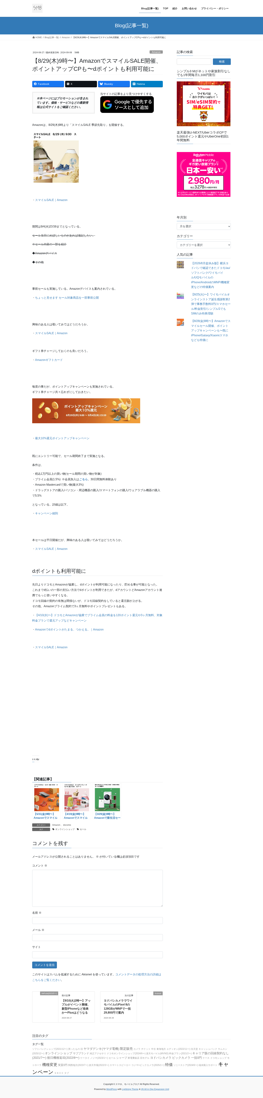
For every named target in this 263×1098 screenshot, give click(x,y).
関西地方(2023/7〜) (78, 1065)
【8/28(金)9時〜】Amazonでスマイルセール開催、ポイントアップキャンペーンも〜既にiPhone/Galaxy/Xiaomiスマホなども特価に (211, 330)
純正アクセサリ (98, 1053)
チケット (145, 1049)
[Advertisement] (97, 710)
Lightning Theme (130, 1089)
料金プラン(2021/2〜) (180, 1053)
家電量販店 (133, 1058)
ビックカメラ (181, 1057)
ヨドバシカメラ (160, 1057)
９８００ (59, 1073)
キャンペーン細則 (46, 513)
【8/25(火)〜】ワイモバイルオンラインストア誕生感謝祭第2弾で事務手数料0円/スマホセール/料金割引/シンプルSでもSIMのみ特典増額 (211, 304)
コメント (39, 865)
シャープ (121, 1057)
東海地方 (161, 1049)
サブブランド (81, 1053)
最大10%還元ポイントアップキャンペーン (62, 438)
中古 (153, 1049)
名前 (37, 912)
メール (38, 929)
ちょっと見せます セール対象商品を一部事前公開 (67, 297)
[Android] (150, 1004)
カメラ (136, 1049)
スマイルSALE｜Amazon (51, 199)
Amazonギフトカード (49, 359)
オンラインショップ (65, 829)
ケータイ (84, 1058)
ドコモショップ (218, 1058)
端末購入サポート (208, 1065)
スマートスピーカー (120, 1065)
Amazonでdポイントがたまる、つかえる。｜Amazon (69, 629)
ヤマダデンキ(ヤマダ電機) (101, 1048)
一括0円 (196, 1057)
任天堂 (194, 1049)
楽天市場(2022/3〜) (99, 1065)
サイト (36, 946)
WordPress (111, 1089)
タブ (66, 1073)
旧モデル (144, 1058)
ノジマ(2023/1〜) (99, 1058)
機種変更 (49, 1065)
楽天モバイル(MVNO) (157, 1053)
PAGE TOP (254, 1062)
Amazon (156, 52)
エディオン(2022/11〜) (178, 1049)
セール (83, 829)
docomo (67, 825)
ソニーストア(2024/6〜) (185, 1065)
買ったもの (74, 1049)
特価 (169, 1065)
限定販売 (126, 1048)
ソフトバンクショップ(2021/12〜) (49, 1049)
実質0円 (62, 1064)
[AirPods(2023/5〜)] (45, 1004)
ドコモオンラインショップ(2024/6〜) (126, 1053)
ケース (206, 1058)
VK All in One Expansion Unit (155, 1089)
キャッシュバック (208, 1049)
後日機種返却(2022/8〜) (63, 1057)
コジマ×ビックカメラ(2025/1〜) (147, 1065)
